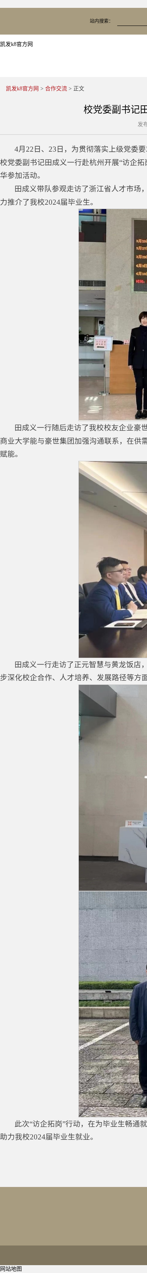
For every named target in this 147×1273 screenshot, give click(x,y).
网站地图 (11, 1269)
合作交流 (56, 89)
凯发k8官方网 (16, 44)
